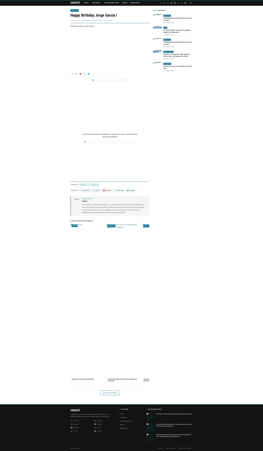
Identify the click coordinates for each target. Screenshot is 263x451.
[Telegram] (174, 3)
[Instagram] (164, 3)
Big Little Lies (168, 51)
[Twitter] (178, 3)
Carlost (75, 410)
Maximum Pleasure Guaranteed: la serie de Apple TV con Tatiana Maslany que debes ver (173, 435)
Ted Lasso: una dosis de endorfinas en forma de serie (173, 414)
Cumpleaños (83, 185)
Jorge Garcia (94, 185)
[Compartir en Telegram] (88, 74)
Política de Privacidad (184, 448)
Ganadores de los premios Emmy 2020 (83, 379)
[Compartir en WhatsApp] (84, 74)
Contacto (160, 448)
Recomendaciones (111, 3)
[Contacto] (168, 3)
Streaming (96, 3)
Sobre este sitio (170, 448)
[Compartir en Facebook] (72, 74)
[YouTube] (185, 3)
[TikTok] (181, 3)
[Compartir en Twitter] (76, 74)
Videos (124, 3)
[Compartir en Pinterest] (80, 74)
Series (86, 3)
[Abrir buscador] (191, 3)
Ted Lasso (167, 63)
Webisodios (135, 3)
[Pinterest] (171, 3)
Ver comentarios (111, 393)
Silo (165, 27)
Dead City (167, 15)
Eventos (75, 10)
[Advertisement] (172, 105)
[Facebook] (161, 3)
